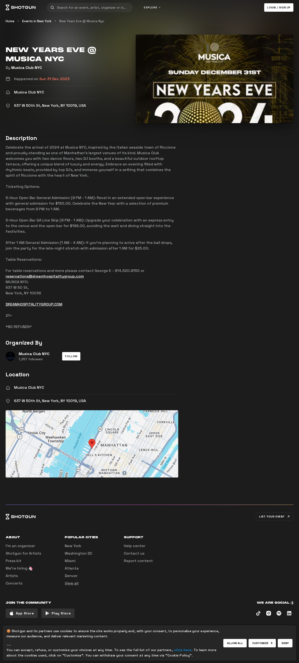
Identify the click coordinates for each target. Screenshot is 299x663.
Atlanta (72, 568)
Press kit (13, 560)
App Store (25, 613)
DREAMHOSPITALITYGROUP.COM (34, 304)
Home (10, 21)
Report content (138, 560)
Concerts (14, 583)
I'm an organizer (20, 545)
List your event (272, 516)
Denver (71, 575)
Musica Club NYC (26, 67)
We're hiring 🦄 (19, 568)
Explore (150, 7)
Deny (285, 643)
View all (71, 583)
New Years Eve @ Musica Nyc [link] (81, 21)
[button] (71, 356)
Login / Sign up (279, 7)
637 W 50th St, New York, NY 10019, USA (50, 400)
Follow (71, 356)
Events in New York (36, 21)
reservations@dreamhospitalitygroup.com (45, 276)
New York (73, 545)
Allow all (235, 643)
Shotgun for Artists (23, 553)
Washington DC (78, 553)
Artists (12, 575)
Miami (70, 560)
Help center (134, 545)
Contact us (134, 553)
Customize (260, 643)
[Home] (21, 7)
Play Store (61, 613)
